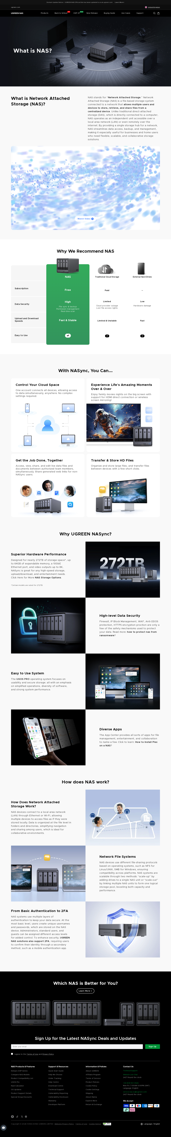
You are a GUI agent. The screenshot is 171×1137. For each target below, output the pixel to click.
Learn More (85, 991)
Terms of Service (93, 1078)
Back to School (61, 13)
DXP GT (77, 13)
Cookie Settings (92, 1089)
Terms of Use (32, 1054)
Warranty (52, 1101)
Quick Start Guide (56, 1071)
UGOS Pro (15, 1082)
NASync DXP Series (19, 1071)
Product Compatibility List (22, 1078)
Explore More (91, 1101)
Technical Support (56, 1089)
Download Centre (55, 1086)
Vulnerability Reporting (58, 1093)
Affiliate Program (93, 1075)
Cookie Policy (91, 1086)
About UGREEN (92, 1071)
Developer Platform (56, 1104)
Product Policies (92, 1082)
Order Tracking (54, 1078)
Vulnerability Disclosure (58, 1097)
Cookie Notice (95, 1124)
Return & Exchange (94, 1104)
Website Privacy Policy (64, 1124)
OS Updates (16, 1089)
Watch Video (84, 219)
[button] (44, 13)
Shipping (89, 1093)
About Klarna (91, 1097)
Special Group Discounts (21, 1097)
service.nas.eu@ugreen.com (135, 1092)
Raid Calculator (17, 1086)
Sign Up (152, 1047)
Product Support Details (21, 1093)
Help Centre (53, 1082)
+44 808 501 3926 (131, 1083)
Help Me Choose (55, 1075)
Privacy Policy (48, 1054)
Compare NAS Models (20, 1075)
